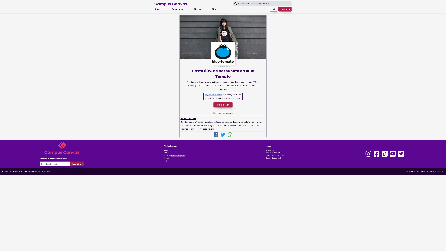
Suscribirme (77, 164)
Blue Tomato (188, 118)
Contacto (167, 158)
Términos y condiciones (275, 155)
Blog (214, 9)
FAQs (166, 160)
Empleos (167, 155)
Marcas (197, 9)
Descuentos (177, 9)
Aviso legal (270, 150)
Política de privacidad (274, 153)
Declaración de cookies (274, 158)
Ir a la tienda (223, 105)
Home (158, 9)
